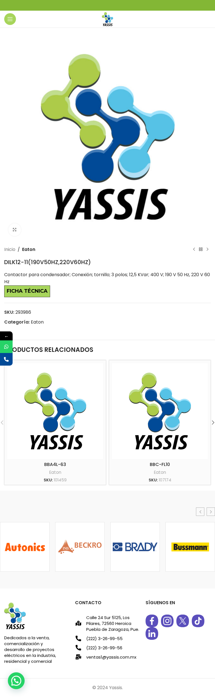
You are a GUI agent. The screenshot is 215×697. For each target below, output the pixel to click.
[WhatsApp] (6, 346)
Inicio (9, 249)
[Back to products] (200, 249)
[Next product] (207, 249)
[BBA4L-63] (55, 411)
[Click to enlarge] (14, 229)
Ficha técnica (27, 291)
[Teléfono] (6, 359)
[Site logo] (107, 18)
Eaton (28, 249)
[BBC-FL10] (160, 411)
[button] (200, 511)
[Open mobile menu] (10, 19)
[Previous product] (194, 249)
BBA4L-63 (55, 464)
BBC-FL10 (160, 464)
